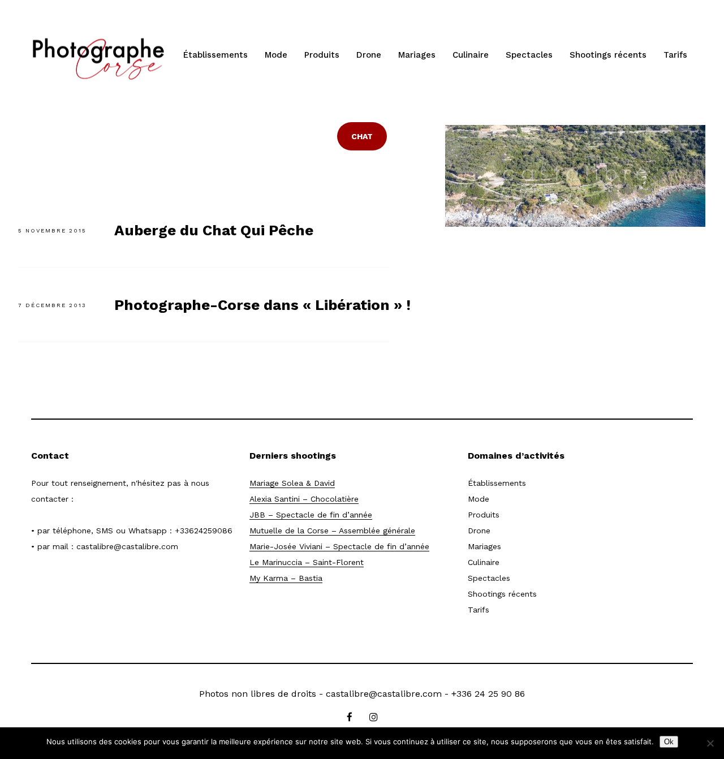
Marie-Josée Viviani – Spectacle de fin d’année (339, 546)
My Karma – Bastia (285, 578)
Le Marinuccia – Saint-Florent (306, 562)
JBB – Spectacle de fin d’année (310, 514)
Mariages (417, 55)
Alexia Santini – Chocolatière (304, 498)
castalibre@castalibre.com (127, 546)
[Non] (710, 743)
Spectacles (529, 55)
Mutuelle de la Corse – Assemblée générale (332, 530)
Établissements (215, 55)
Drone (368, 55)
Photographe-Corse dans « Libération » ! (262, 304)
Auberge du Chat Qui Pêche (213, 230)
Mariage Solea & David (292, 483)
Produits (321, 55)
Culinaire (471, 55)
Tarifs (675, 55)
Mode (276, 55)
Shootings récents (608, 55)
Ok (669, 742)
